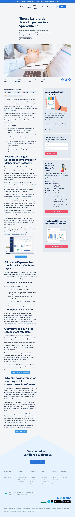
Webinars (32, 481)
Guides (31, 483)
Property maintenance (23, 483)
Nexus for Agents (35, 6)
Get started (63, 7)
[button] (15, 7)
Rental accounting (22, 475)
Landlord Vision (55, 479)
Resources (32, 479)
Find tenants (21, 481)
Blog (31, 475)
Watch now (57, 211)
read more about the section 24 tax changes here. (23, 323)
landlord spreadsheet (10, 110)
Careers (44, 479)
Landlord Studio (19, 194)
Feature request (45, 483)
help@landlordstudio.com (10, 475)
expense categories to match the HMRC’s (18, 414)
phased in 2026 (32, 185)
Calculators (32, 486)
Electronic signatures (23, 486)
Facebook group (45, 481)
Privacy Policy (12, 494)
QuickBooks (55, 481)
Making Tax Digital (22, 479)
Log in (57, 6)
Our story (44, 475)
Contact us (44, 477)
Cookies (27, 494)
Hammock (54, 477)
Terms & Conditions (20, 494)
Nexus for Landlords (28, 6)
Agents (62, 475)
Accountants (41, 7)
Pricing (22, 7)
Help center (32, 477)
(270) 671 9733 (7, 477)
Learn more (48, 129)
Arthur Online (55, 475)
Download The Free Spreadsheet (20, 372)
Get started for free (20, 257)
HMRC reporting (22, 477)
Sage (53, 483)
